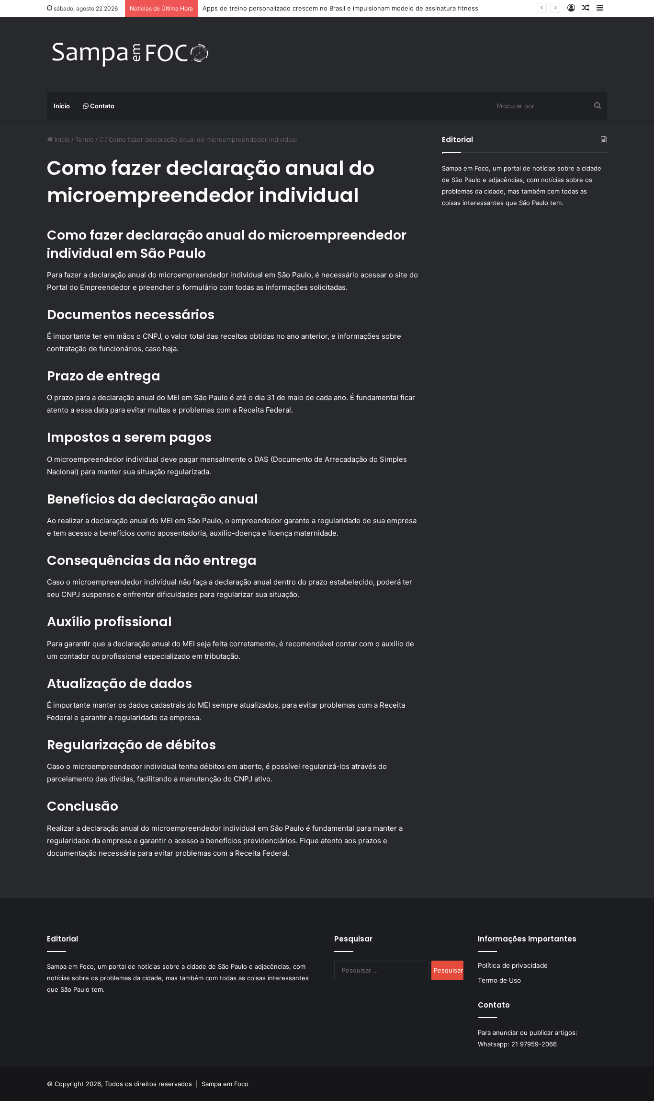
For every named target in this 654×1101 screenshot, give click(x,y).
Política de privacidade (513, 965)
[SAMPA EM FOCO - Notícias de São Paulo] (130, 54)
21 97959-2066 (534, 1044)
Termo (84, 139)
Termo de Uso (499, 980)
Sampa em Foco (225, 1084)
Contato (101, 106)
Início (62, 106)
